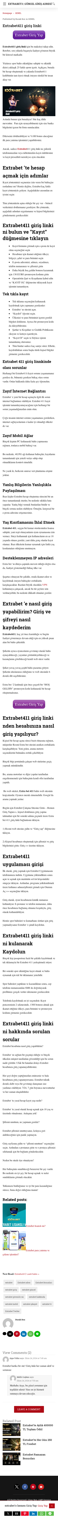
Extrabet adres (24, 1282)
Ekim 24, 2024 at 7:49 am (36, 1358)
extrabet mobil (11, 1304)
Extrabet (22, 149)
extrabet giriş (11, 1289)
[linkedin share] (24, 1334)
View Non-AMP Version (39, 1499)
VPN (44, 584)
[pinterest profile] (33, 1487)
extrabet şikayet (30, 1304)
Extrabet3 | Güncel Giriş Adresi (30, 3)
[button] (8, 1513)
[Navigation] (4, 4)
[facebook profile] (25, 1487)
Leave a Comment (29, 1409)
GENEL (18, 13)
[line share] (37, 1334)
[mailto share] (10, 1334)
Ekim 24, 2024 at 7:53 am (27, 1380)
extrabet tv (47, 1304)
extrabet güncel (29, 1289)
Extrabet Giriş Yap (29, 34)
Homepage (7, 13)
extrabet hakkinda (37, 1297)
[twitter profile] (17, 1487)
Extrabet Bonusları (44, 1282)
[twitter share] (4, 1333)
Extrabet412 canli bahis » (27, 1273)
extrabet (8, 1282)
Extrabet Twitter (12, 1311)
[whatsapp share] (30, 1334)
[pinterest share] (17, 1334)
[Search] (53, 4)
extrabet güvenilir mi (14, 1297)
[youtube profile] (41, 1487)
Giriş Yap (43, 1505)
